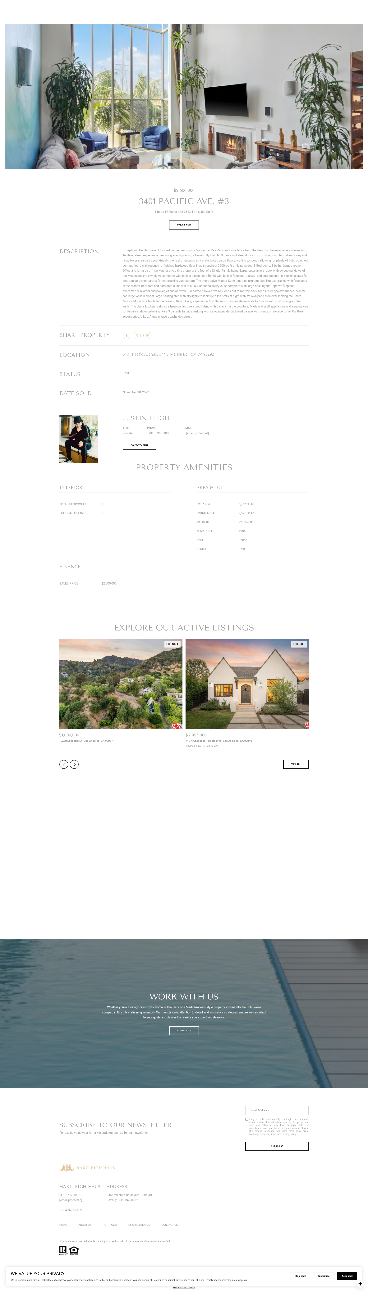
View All (296, 764)
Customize (323, 1276)
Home (63, 1224)
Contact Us (170, 1224)
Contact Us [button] (184, 1030)
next (74, 764)
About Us (84, 1224)
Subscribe (277, 1146)
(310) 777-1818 (69, 1195)
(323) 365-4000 (159, 433)
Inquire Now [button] (184, 225)
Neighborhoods (139, 1224)
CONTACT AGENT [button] (139, 445)
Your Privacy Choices (184, 1287)
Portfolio (110, 1224)
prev (63, 764)
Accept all (347, 1276)
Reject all (300, 1276)
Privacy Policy (289, 1134)
